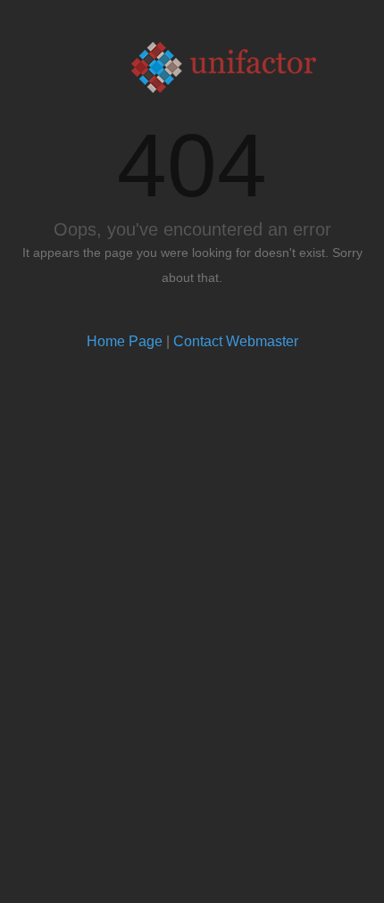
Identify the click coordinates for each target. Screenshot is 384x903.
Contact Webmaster (235, 341)
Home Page (125, 341)
